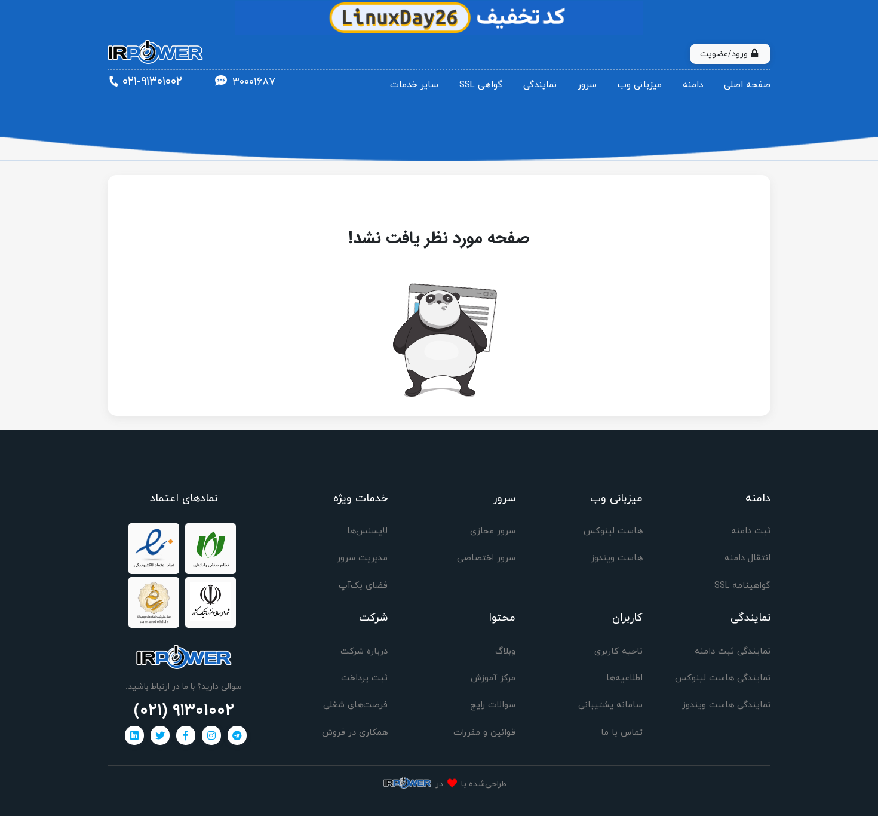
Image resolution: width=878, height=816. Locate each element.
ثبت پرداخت (364, 678)
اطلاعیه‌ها (624, 678)
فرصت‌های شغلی (355, 705)
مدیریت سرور (362, 558)
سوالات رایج (492, 705)
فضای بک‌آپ (363, 585)
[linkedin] (134, 735)
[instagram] (211, 735)
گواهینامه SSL (742, 585)
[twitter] (160, 735)
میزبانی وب (640, 85)
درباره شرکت (364, 651)
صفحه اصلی (747, 85)
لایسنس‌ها (367, 531)
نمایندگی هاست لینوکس (722, 678)
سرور (587, 85)
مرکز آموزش (493, 678)
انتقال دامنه (747, 558)
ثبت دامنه (750, 531)
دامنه (693, 85)
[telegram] (237, 735)
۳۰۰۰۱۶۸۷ (253, 82)
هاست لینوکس (613, 531)
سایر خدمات (414, 85)
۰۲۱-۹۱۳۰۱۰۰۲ (152, 81)
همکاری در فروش (355, 732)
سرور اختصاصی (486, 558)
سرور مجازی (492, 531)
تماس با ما (622, 732)
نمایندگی (540, 85)
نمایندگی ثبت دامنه (732, 651)
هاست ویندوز (617, 558)
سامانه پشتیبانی (610, 705)
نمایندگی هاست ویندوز (726, 705)
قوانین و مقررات (484, 732)
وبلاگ (505, 651)
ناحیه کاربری (618, 651)
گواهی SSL (480, 85)
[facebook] (185, 735)
